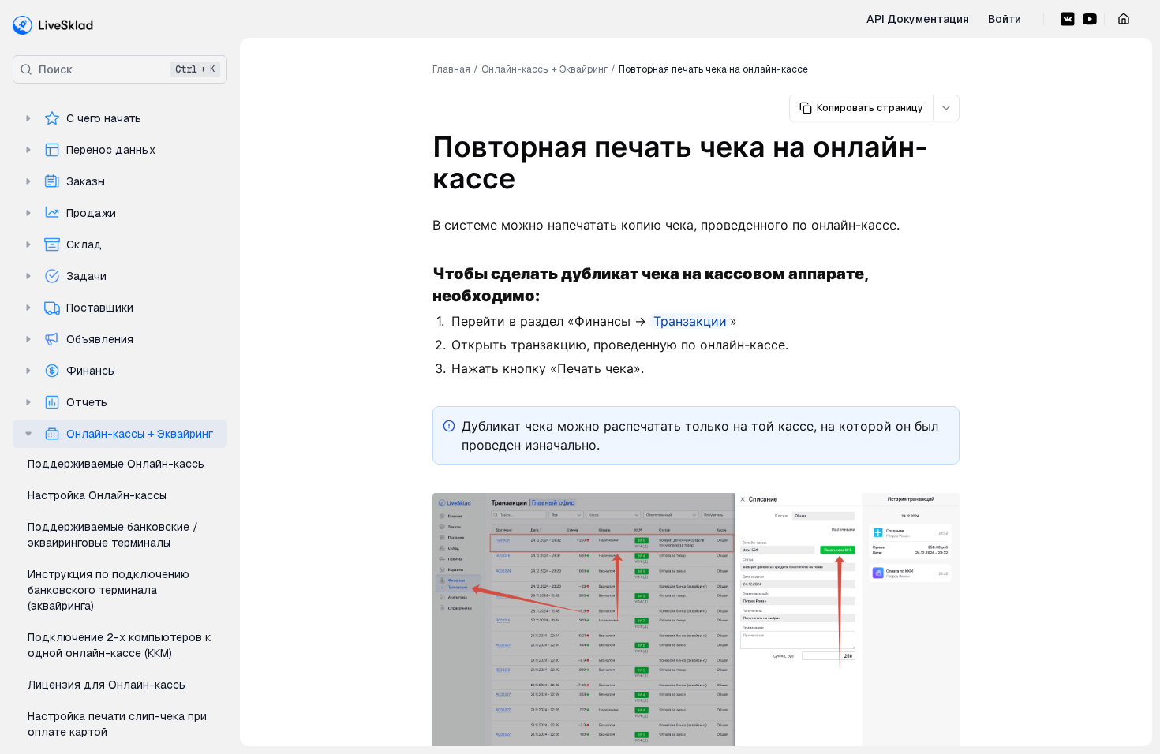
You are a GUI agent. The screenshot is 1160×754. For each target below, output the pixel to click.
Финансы (90, 371)
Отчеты (87, 402)
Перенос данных (110, 150)
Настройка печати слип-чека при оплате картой (117, 724)
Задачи (86, 276)
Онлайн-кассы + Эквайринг (139, 434)
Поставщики (99, 307)
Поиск (127, 69)
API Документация (917, 19)
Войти (1004, 19)
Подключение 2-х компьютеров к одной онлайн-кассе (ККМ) (119, 645)
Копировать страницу (870, 108)
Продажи (91, 213)
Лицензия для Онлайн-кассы (107, 684)
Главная (451, 69)
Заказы (85, 181)
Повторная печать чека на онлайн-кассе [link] (713, 69)
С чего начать (103, 118)
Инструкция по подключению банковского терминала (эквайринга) (108, 590)
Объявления (99, 339)
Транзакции (690, 321)
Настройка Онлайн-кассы (97, 495)
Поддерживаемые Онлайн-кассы (116, 464)
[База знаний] (53, 25)
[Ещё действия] (946, 108)
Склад (84, 244)
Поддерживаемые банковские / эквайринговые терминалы (113, 535)
